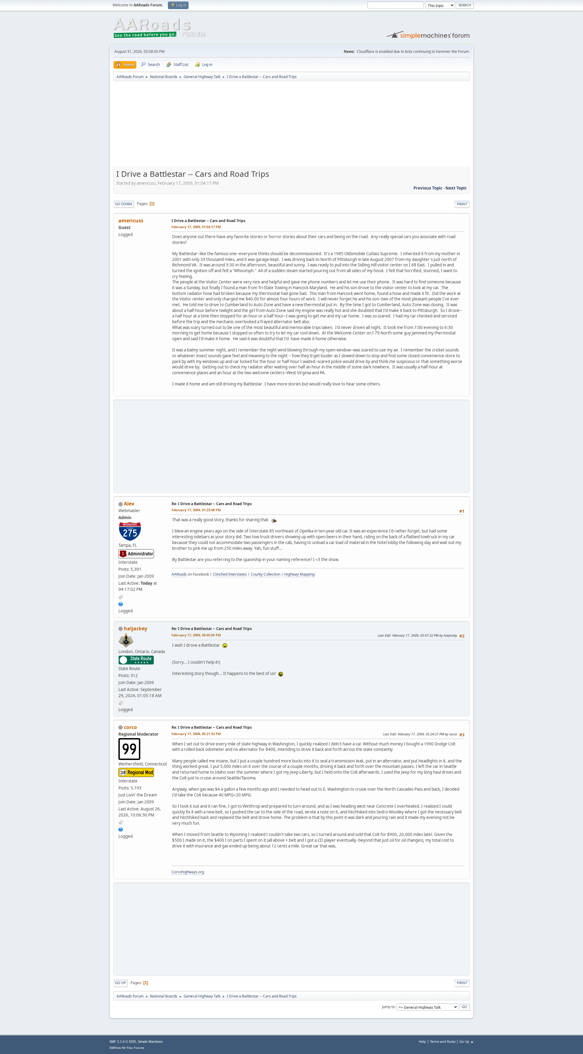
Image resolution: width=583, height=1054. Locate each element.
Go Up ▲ (466, 1041)
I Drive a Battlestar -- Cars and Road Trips (208, 220)
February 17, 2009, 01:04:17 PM (196, 226)
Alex (129, 503)
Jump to (388, 1006)
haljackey (135, 628)
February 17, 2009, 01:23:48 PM (196, 510)
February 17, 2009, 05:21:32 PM (196, 733)
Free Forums (135, 1047)
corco (130, 727)
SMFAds (115, 1047)
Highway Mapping (299, 574)
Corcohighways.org (188, 871)
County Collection (265, 574)
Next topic (456, 188)
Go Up (120, 982)
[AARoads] (120, 603)
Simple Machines (150, 1041)
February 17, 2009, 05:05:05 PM (196, 635)
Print (462, 204)
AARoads (179, 574)
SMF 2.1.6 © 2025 (122, 1041)
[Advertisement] (291, 125)
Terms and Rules (442, 1041)
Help (422, 1041)
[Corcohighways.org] (120, 829)
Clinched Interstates (230, 574)
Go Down (123, 204)
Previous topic (428, 188)
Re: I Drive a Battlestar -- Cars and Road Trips (212, 503)
